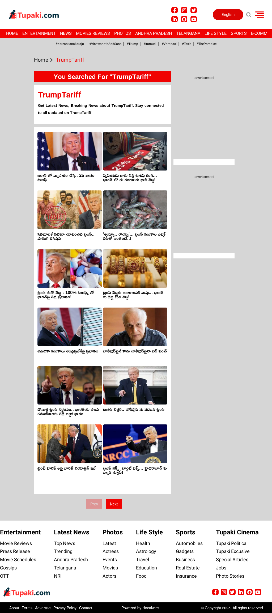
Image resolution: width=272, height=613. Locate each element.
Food (141, 576)
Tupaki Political (232, 543)
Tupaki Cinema (237, 532)
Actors (109, 576)
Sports (239, 33)
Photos (122, 33)
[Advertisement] (24, 207)
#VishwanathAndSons (105, 44)
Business (185, 559)
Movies (110, 568)
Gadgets (185, 551)
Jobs (221, 568)
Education (146, 568)
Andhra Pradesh (153, 33)
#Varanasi (169, 44)
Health (143, 543)
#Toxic (186, 44)
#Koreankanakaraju (70, 44)
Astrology (146, 551)
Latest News (71, 532)
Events (110, 559)
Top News (64, 543)
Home (12, 33)
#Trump (132, 44)
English (228, 14)
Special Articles (232, 559)
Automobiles (189, 543)
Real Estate (188, 568)
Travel (142, 559)
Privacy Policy (64, 607)
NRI (58, 576)
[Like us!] (174, 10)
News (66, 33)
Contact (85, 607)
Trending (63, 551)
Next (114, 503)
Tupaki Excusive (233, 551)
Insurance (186, 576)
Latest (109, 543)
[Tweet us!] (193, 10)
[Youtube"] (193, 19)
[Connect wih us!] (174, 19)
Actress (111, 551)
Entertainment (39, 33)
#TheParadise (206, 44)
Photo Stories (230, 576)
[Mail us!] (258, 592)
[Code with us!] (184, 19)
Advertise (43, 607)
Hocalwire (150, 607)
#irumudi (149, 44)
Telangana (188, 33)
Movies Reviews (93, 33)
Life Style (216, 33)
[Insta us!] (184, 10)
